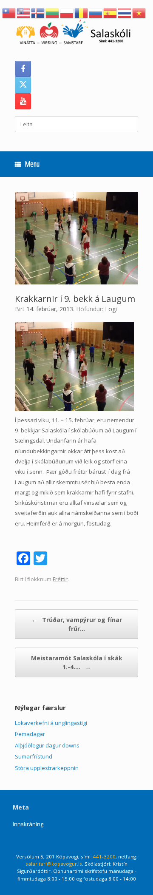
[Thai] (125, 12)
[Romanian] (81, 12)
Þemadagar (30, 734)
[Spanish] (110, 12)
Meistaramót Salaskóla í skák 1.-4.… (76, 662)
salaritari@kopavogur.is (54, 864)
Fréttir (60, 579)
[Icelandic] (38, 12)
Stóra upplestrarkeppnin (47, 768)
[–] (76, 33)
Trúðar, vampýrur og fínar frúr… (76, 624)
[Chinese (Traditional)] (9, 12)
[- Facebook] (23, 69)
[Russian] (96, 12)
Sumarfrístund (33, 756)
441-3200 (104, 856)
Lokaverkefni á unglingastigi (51, 723)
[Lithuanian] (52, 12)
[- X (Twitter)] (23, 85)
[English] (24, 12)
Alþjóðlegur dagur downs (47, 745)
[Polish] (67, 12)
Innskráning (28, 824)
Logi (111, 309)
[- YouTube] (23, 101)
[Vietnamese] (139, 12)
